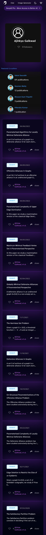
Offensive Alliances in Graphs (19, 171)
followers (27, 47)
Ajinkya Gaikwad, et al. (20, 149)
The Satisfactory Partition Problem (21, 514)
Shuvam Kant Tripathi (23, 97)
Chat (12, 3)
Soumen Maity (20, 86)
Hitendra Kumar (21, 107)
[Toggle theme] (35, 3)
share (37, 150)
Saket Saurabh (21, 75)
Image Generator (24, 3)
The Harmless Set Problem (18, 323)
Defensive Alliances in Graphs (19, 359)
